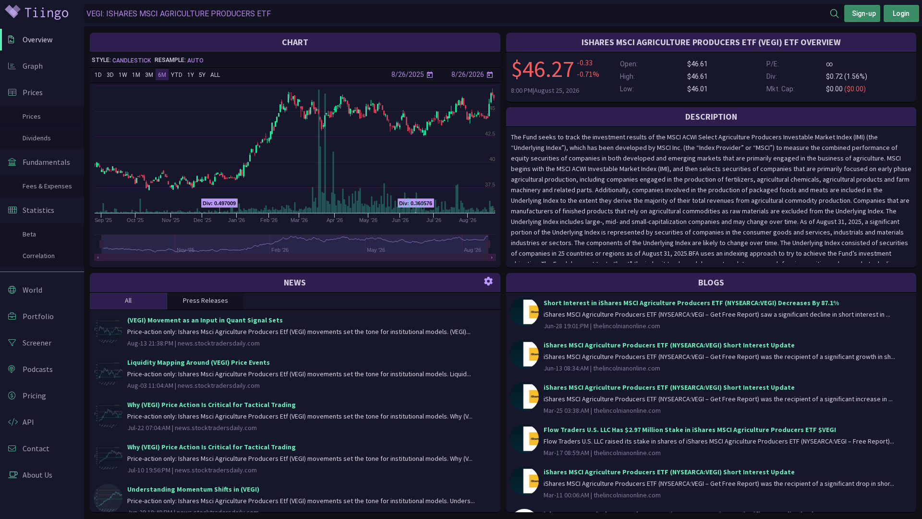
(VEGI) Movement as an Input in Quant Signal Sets (205, 320)
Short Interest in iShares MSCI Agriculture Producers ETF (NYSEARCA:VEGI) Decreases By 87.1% (691, 302)
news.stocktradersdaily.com (219, 343)
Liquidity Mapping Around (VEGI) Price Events (198, 362)
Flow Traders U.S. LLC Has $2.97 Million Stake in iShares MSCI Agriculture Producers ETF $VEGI (690, 429)
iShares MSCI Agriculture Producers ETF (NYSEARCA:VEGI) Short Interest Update (669, 345)
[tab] (128, 301)
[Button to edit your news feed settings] (488, 280)
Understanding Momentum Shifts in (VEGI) (193, 489)
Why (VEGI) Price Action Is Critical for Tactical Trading (211, 404)
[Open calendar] (430, 74)
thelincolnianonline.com (626, 325)
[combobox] (457, 14)
